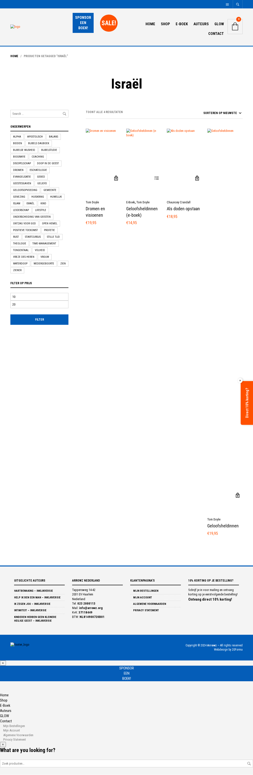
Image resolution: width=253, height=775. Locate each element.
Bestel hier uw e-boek (156, 178)
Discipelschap (22, 163)
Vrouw (45, 256)
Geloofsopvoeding (25, 190)
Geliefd (42, 183)
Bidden (17, 143)
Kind (43, 203)
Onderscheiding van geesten (32, 216)
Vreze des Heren (23, 256)
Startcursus (33, 236)
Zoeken (249, 764)
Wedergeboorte (44, 263)
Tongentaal (21, 250)
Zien (63, 263)
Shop (165, 24)
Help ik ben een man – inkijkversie (37, 597)
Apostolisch (35, 136)
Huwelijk (56, 196)
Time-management (44, 243)
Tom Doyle (92, 202)
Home (150, 24)
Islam (16, 203)
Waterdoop (20, 263)
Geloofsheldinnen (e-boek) (142, 211)
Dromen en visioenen (95, 211)
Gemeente (49, 190)
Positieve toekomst (25, 230)
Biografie (19, 156)
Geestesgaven (22, 183)
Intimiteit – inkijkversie (30, 610)
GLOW (219, 24)
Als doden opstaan (183, 208)
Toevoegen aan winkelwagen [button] (116, 178)
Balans (53, 136)
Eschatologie (38, 170)
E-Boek (182, 24)
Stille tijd (53, 236)
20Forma (237, 649)
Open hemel (49, 223)
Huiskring (37, 196)
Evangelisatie (22, 176)
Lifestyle (40, 210)
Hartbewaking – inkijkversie (33, 590)
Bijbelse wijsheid (24, 150)
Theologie (19, 243)
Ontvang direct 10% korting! (210, 599)
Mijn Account (142, 597)
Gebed (41, 176)
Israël (30, 203)
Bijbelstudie (49, 150)
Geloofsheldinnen (223, 525)
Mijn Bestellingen (145, 590)
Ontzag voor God (24, 223)
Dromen (18, 170)
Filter (39, 319)
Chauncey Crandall (178, 202)
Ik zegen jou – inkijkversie (32, 604)
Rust (16, 236)
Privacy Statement (145, 610)
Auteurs (201, 24)
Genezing (19, 196)
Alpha (17, 136)
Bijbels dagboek (38, 143)
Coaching (38, 156)
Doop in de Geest (48, 163)
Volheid (40, 250)
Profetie (49, 230)
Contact (216, 33)
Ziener (17, 270)
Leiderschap (21, 210)
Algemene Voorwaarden (149, 604)
